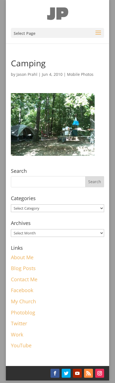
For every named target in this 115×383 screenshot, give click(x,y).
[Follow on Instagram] (99, 373)
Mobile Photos (80, 74)
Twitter (19, 323)
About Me (22, 257)
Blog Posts (23, 268)
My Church (23, 301)
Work (17, 334)
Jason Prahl (26, 74)
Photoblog (23, 312)
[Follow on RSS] (88, 373)
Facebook (22, 290)
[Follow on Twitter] (66, 373)
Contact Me (24, 279)
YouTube (21, 345)
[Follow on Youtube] (77, 373)
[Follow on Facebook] (55, 373)
